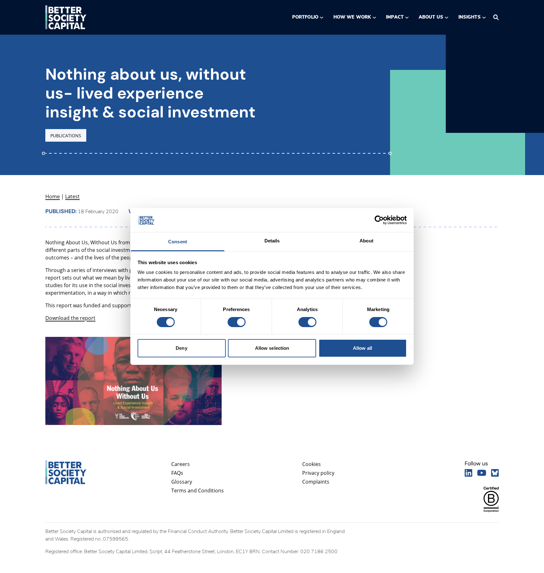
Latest (72, 196)
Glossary (181, 481)
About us (431, 17)
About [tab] (366, 241)
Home (52, 196)
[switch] (236, 322)
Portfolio (305, 17)
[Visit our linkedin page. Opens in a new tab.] (468, 473)
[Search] (496, 17)
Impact (394, 17)
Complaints (315, 481)
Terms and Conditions (197, 490)
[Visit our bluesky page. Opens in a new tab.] (495, 473)
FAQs (177, 472)
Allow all (362, 348)
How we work (352, 17)
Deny (181, 348)
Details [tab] (272, 241)
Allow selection (272, 348)
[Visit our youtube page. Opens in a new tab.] (481, 473)
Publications (65, 136)
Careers (180, 464)
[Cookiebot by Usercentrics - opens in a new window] (379, 220)
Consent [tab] (177, 242)
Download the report (70, 318)
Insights (469, 17)
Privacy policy (318, 472)
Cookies (311, 464)
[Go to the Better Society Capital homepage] (65, 17)
